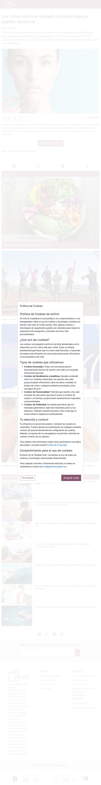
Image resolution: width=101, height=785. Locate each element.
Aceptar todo (71, 477)
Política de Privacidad (57, 445)
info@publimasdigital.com (55, 466)
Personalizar (27, 478)
